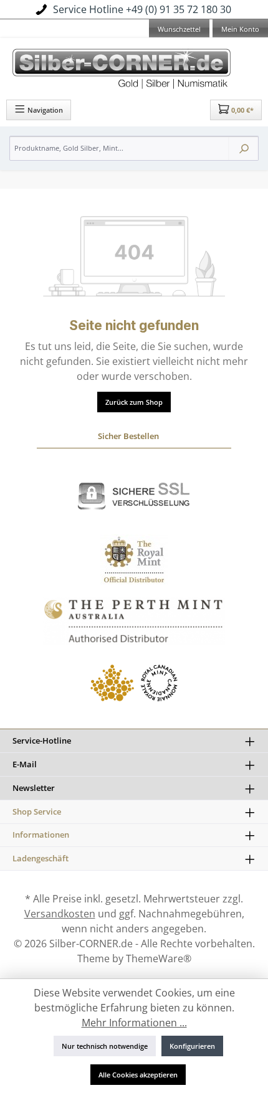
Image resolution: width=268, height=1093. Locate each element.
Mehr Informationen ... (134, 1022)
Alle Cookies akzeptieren (138, 1074)
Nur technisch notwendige (105, 1046)
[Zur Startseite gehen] (134, 67)
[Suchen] (244, 148)
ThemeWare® (158, 958)
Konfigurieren (192, 1046)
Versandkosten (59, 913)
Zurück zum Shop (134, 402)
